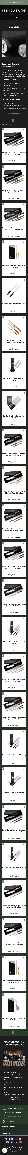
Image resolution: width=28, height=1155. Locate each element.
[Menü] (3, 17)
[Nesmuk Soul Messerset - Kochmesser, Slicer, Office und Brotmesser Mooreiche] (14, 553)
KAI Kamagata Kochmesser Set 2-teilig (14, 303)
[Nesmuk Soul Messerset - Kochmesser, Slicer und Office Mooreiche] (14, 929)
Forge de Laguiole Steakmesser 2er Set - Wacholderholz (14, 981)
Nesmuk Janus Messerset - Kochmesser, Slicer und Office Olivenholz (14, 454)
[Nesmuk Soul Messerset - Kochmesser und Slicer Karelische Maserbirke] (14, 590)
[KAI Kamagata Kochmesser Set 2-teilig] (14, 289)
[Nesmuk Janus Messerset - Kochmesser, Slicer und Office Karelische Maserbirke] (14, 515)
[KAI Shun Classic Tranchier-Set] (14, 779)
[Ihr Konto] (21, 17)
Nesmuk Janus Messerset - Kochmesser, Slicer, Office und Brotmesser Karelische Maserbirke (14, 228)
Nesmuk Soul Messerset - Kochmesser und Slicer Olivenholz (14, 906)
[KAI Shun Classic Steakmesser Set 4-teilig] (14, 402)
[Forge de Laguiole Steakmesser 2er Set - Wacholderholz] (14, 967)
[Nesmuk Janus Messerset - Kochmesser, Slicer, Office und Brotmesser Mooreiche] (14, 139)
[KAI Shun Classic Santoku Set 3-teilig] (14, 741)
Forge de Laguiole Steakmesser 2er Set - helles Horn (14, 1019)
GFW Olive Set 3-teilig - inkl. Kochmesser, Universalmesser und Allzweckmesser (14, 341)
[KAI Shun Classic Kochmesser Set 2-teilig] (14, 364)
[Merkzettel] (17, 17)
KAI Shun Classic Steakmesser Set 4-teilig (14, 417)
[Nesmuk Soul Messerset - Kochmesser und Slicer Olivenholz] (14, 891)
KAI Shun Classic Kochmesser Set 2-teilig (14, 379)
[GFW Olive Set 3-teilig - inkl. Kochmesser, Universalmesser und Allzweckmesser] (14, 327)
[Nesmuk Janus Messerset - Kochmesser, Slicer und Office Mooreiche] (14, 816)
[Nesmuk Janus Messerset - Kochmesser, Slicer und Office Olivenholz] (14, 440)
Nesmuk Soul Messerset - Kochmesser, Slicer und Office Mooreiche (14, 944)
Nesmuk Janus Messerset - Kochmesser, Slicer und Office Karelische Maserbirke (14, 530)
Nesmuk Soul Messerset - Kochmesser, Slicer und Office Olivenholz (14, 492)
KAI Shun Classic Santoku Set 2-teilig (14, 868)
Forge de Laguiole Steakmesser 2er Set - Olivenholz (14, 266)
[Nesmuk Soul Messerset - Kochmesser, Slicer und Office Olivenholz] (14, 477)
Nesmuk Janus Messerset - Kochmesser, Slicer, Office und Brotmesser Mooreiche (14, 153)
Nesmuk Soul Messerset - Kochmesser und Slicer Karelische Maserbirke (14, 605)
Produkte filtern (15, 114)
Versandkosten (13, 1148)
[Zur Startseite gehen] (14, 10)
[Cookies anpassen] (4, 1150)
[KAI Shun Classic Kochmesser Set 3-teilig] (14, 628)
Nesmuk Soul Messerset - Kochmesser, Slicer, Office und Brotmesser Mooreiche (14, 567)
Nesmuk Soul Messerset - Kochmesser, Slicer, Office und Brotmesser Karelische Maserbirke (14, 718)
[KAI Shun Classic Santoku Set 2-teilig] (14, 854)
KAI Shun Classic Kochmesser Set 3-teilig (14, 642)
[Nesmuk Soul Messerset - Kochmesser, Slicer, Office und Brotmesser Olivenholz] (14, 666)
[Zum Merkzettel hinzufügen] (24, 129)
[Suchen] (13, 17)
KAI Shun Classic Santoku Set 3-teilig (14, 755)
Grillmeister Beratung (14, 2)
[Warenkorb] (24, 17)
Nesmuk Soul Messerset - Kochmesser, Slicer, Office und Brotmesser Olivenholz (14, 680)
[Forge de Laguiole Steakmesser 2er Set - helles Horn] (14, 1004)
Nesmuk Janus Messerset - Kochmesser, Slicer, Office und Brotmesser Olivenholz (14, 191)
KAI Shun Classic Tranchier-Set (14, 792)
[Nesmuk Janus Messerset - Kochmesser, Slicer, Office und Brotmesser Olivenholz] (14, 176)
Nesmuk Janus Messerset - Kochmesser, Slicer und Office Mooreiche (14, 831)
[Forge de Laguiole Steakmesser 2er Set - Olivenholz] (14, 252)
